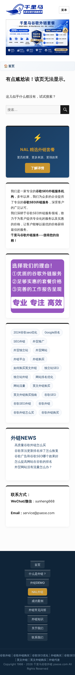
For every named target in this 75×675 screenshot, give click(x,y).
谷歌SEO (50, 394)
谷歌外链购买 (50, 412)
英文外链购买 (41, 385)
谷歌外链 (44, 403)
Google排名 (52, 332)
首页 (37, 564)
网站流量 (19, 385)
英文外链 (22, 659)
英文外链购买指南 (25, 394)
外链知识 (37, 619)
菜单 (64, 10)
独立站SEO (51, 368)
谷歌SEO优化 (40, 655)
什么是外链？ (37, 573)
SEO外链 (19, 341)
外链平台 (19, 359)
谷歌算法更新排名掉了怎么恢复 (36, 451)
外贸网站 (41, 350)
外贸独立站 (21, 350)
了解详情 (37, 168)
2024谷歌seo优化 (25, 332)
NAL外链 (37, 592)
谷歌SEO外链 (22, 403)
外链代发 (54, 659)
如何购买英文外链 (25, 368)
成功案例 (37, 601)
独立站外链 (21, 377)
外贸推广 (38, 341)
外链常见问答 (37, 610)
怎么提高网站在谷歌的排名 (33, 462)
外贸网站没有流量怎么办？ (33, 467)
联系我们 (37, 637)
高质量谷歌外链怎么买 (30, 445)
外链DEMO (37, 582)
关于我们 (37, 628)
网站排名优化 (44, 377)
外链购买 (38, 359)
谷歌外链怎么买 (24, 412)
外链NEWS (23, 438)
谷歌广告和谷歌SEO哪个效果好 (36, 456)
